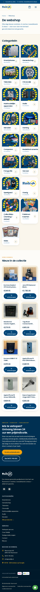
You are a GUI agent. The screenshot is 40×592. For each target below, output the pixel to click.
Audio (4, 514)
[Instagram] (9, 489)
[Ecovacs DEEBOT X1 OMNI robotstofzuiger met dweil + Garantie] (10, 347)
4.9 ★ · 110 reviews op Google (14, 563)
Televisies (5, 505)
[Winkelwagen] (29, 7)
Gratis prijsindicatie (12, 452)
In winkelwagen (11, 296)
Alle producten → (8, 520)
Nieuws (4, 541)
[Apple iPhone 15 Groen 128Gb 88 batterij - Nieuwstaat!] (10, 384)
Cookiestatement (7, 588)
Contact (4, 538)
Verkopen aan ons (8, 529)
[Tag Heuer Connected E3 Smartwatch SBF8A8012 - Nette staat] (29, 310)
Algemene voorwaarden (8, 586)
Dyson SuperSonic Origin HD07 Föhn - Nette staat (29, 397)
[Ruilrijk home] (6, 7)
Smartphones (6, 500)
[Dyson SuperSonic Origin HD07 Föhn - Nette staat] (29, 384)
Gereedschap (6, 502)
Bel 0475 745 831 (11, 458)
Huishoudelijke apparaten (10, 511)
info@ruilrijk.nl (9, 559)
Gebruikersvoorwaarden (24, 586)
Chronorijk (5, 508)
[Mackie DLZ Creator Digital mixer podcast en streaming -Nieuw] (10, 310)
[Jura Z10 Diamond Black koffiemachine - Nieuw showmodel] (29, 274)
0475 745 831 (9, 556)
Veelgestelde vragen (8, 535)
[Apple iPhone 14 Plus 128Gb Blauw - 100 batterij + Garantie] (29, 347)
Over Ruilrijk (6, 532)
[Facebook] (4, 489)
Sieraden (5, 517)
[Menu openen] (35, 7)
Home (4, 16)
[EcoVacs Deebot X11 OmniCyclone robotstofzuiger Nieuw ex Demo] (10, 274)
